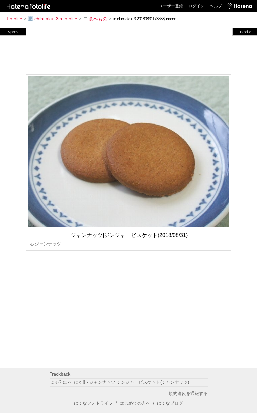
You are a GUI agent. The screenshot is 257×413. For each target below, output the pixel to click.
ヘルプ (216, 6)
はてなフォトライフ (93, 403)
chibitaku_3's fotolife (55, 18)
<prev (13, 31)
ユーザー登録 (171, 6)
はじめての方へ (135, 403)
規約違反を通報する (188, 393)
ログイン (196, 6)
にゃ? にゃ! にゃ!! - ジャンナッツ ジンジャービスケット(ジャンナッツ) (119, 382)
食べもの (98, 18)
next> (245, 31)
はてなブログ (170, 403)
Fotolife (14, 18)
